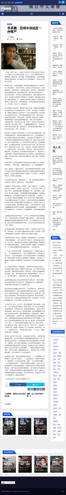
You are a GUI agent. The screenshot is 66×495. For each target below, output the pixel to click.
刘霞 (54, 362)
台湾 (59, 362)
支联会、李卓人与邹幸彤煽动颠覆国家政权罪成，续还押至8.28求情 (57, 102)
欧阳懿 (55, 398)
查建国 (55, 388)
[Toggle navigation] (31, 13)
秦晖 (60, 415)
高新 (59, 434)
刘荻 (59, 359)
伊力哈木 (55, 346)
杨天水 (55, 382)
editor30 (8, 469)
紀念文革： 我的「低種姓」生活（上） (58, 46)
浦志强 (55, 408)
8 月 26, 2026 (56, 467)
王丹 (60, 408)
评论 (11, 419)
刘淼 (54, 359)
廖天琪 (55, 375)
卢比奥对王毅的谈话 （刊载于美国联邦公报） (58, 30)
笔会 (54, 418)
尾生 (54, 369)
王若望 (55, 415)
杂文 (26, 419)
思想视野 (9, 24)
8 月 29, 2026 (9, 467)
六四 (54, 356)
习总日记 (55, 339)
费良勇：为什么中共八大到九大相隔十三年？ (57, 137)
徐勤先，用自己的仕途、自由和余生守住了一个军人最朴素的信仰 (57, 57)
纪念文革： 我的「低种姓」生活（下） (58, 38)
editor (12, 37)
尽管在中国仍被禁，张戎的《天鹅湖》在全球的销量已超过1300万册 (58, 160)
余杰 (60, 353)
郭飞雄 (59, 428)
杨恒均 (55, 385)
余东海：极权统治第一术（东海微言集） (57, 73)
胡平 (54, 424)
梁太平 (55, 392)
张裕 (60, 375)
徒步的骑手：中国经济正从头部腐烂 (57, 92)
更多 (54, 229)
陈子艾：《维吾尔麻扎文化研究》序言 (57, 197)
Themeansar (26, 491)
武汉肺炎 (55, 401)
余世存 (55, 353)
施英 (59, 379)
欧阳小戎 (55, 395)
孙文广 (59, 366)
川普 (59, 369)
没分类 (6, 459)
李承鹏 (20, 39)
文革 (54, 379)
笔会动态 (38, 419)
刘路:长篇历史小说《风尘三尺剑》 (58, 205)
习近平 (55, 343)
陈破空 (59, 431)
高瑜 (54, 437)
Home (62, 491)
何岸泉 (55, 349)
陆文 (54, 431)
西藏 (54, 428)
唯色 (54, 366)
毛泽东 (55, 405)
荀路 (59, 424)
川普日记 (55, 372)
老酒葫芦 (55, 421)
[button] (60, 14)
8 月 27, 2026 (41, 467)
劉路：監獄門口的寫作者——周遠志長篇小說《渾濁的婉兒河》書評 (57, 222)
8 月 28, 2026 (25, 467)
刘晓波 (59, 356)
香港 (54, 434)
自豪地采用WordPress (7, 491)
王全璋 (55, 411)
